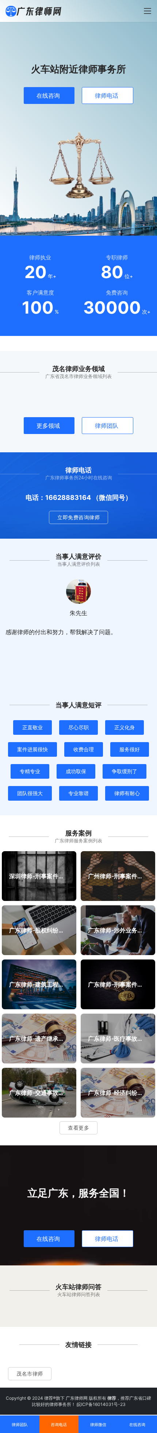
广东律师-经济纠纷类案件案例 (118, 1092)
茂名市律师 (29, 1373)
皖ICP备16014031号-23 (101, 1404)
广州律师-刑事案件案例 (118, 875)
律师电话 (106, 95)
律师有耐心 (127, 793)
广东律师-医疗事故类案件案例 (118, 1038)
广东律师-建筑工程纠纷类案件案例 (39, 984)
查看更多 (78, 1128)
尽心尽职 (78, 727)
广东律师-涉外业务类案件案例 (118, 929)
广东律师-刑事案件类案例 (118, 984)
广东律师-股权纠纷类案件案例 (39, 929)
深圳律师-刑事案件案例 (39, 875)
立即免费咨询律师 (78, 517)
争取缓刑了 (124, 771)
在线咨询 (48, 95)
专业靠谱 (78, 793)
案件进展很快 (32, 749)
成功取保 (76, 771)
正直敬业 (32, 727)
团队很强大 (30, 793)
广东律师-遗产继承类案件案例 (39, 1038)
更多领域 (48, 425)
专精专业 (30, 771)
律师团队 (106, 425)
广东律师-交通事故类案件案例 (39, 1092)
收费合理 (83, 749)
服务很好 (129, 749)
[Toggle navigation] (147, 11)
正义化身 (124, 727)
